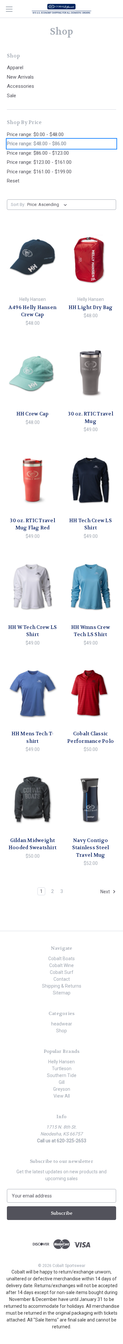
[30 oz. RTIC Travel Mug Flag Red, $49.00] (32, 480)
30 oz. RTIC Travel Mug (90, 418)
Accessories (20, 86)
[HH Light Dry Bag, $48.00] (90, 259)
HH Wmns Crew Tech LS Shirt (90, 631)
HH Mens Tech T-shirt (32, 737)
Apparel (15, 67)
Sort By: (18, 204)
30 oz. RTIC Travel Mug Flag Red (32, 524)
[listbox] (48, 205)
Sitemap (62, 992)
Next (105, 891)
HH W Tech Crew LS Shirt (32, 631)
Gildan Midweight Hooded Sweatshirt (32, 844)
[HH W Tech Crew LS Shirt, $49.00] (32, 587)
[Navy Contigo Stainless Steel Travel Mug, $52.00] (90, 800)
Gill (62, 1082)
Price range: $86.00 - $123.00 (38, 153)
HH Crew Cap (32, 414)
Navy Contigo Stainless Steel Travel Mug (90, 847)
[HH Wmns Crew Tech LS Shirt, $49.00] (90, 587)
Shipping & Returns (61, 986)
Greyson (61, 1089)
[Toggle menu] (9, 9)
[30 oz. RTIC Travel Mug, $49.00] (90, 373)
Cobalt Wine (61, 965)
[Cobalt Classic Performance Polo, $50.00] (90, 693)
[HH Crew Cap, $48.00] (32, 373)
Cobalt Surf (61, 972)
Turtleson (62, 1068)
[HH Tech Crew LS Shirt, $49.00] (90, 480)
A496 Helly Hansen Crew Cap (32, 311)
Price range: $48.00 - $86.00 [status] (36, 144)
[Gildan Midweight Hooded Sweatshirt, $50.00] (32, 800)
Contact (61, 979)
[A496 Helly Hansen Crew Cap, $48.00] (32, 259)
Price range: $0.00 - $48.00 (35, 134)
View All (61, 1096)
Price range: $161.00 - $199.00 (39, 172)
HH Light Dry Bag (91, 307)
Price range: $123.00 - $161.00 (39, 162)
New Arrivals (20, 77)
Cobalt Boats (61, 958)
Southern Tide (61, 1075)
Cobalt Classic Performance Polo (90, 737)
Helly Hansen (61, 1061)
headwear (61, 1023)
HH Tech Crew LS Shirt (90, 524)
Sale (11, 96)
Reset (13, 181)
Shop (61, 1030)
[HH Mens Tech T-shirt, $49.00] (32, 693)
